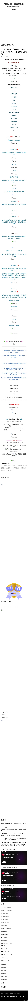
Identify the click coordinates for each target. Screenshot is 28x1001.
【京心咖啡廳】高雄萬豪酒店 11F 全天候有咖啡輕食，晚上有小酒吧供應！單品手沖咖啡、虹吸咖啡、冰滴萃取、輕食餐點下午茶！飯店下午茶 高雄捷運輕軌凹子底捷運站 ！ (14, 844)
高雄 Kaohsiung (4, 960)
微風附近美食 (23, 467)
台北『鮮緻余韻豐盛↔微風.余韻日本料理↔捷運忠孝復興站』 (14, 51)
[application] (14, 858)
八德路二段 (10, 465)
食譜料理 (3, 979)
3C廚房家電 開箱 (5, 907)
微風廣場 (17, 467)
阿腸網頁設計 (25, 1000)
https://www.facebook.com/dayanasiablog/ (10, 607)
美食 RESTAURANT (5, 943)
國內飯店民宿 (4, 922)
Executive (22, 996)
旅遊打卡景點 (4, 934)
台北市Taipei (4, 945)
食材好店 (3, 976)
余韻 (6, 465)
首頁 (2, 993)
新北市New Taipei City (6, 954)
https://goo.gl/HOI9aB (14, 391)
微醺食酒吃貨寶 (5, 928)
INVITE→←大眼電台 (5, 910)
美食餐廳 (8, 463)
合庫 (23, 465)
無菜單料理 (4, 470)
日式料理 (17, 468)
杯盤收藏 (3, 937)
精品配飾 (3, 940)
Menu (14, 9)
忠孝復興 (3, 468)
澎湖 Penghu (4, 957)
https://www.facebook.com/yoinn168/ (16, 429)
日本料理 (22, 468)
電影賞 (2, 973)
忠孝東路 (8, 468)
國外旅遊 (3, 925)
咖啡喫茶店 (3, 913)
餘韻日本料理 (10, 470)
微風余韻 (12, 467)
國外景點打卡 (3, 994)
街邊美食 (3, 967)
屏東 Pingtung (4, 951)
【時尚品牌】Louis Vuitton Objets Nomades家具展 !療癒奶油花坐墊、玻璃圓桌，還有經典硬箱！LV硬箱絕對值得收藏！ (13, 829)
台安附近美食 (18, 465)
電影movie (3, 970)
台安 (14, 465)
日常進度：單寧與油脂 (14, 4)
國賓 (9, 467)
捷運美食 (12, 468)
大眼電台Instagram (5, 714)
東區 (25, 468)
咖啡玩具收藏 (4, 916)
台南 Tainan (3, 948)
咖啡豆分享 (3, 919)
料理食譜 (3, 931)
